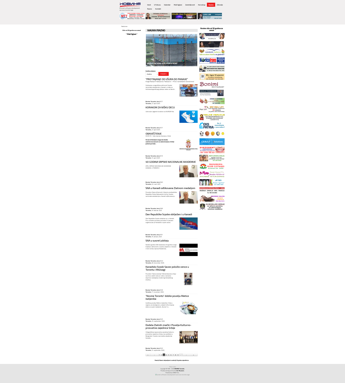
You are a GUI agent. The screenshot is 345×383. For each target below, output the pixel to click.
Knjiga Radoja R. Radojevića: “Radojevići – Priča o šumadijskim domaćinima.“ (170, 81)
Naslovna (124, 26)
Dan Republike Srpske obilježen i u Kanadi (169, 214)
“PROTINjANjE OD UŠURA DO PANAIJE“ (167, 79)
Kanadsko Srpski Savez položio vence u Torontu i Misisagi (167, 268)
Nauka (211, 5)
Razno (149, 9)
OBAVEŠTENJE (154, 133)
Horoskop (201, 5)
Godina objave (151, 71)
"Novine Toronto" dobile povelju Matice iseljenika (167, 297)
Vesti (149, 5)
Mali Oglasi (178, 5)
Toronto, (148, 103)
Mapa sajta (172, 366)
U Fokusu (157, 5)
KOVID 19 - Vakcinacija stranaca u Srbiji (158, 136)
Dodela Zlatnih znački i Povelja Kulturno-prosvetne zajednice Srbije (168, 326)
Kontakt (158, 9)
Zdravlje (220, 5)
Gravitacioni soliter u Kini (162, 63)
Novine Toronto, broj (153, 101)
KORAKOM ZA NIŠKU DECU (160, 107)
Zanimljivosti (190, 5)
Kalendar (167, 5)
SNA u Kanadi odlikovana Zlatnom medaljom (170, 188)
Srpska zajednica (183, 360)
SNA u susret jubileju (157, 240)
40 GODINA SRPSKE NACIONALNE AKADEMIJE (171, 161)
